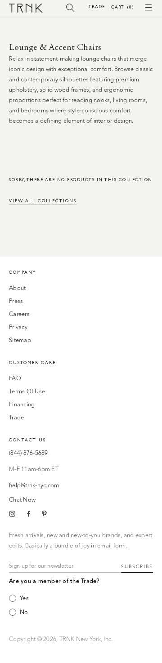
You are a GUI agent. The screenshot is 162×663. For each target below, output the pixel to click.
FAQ (15, 379)
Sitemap (20, 340)
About (17, 288)
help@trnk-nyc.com (34, 486)
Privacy (18, 327)
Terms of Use (27, 392)
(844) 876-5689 (28, 453)
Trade (97, 6)
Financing (22, 405)
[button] (70, 7)
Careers (19, 314)
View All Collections (42, 200)
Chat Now (22, 500)
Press (16, 301)
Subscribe (137, 567)
